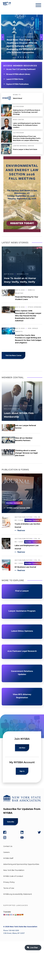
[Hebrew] (11, 915)
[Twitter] (39, 832)
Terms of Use (8, 888)
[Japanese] (13, 915)
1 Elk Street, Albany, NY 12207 (14, 933)
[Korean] (7, 915)
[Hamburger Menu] (38, 5)
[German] (22, 915)
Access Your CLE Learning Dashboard (20, 69)
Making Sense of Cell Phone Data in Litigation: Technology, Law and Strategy (26, 112)
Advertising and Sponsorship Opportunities (21, 864)
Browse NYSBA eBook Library (18, 74)
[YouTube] (22, 837)
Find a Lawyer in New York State (25, 149)
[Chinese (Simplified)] (18, 915)
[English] (4, 915)
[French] (9, 915)
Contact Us (7, 846)
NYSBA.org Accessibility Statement (17, 894)
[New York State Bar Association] (7, 5)
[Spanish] (20, 915)
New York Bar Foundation (13, 870)
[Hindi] (16, 915)
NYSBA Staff (8, 858)
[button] (41, 37)
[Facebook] (4, 832)
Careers (6, 852)
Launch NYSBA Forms (14, 79)
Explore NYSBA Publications (17, 84)
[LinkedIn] (22, 832)
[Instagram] (4, 837)
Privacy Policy (9, 882)
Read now (21, 530)
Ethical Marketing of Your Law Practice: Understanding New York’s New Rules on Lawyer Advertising (27, 138)
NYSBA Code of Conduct (13, 876)
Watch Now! (17, 98)
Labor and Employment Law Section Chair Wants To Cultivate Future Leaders (26, 125)
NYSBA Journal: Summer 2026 (18, 508)
